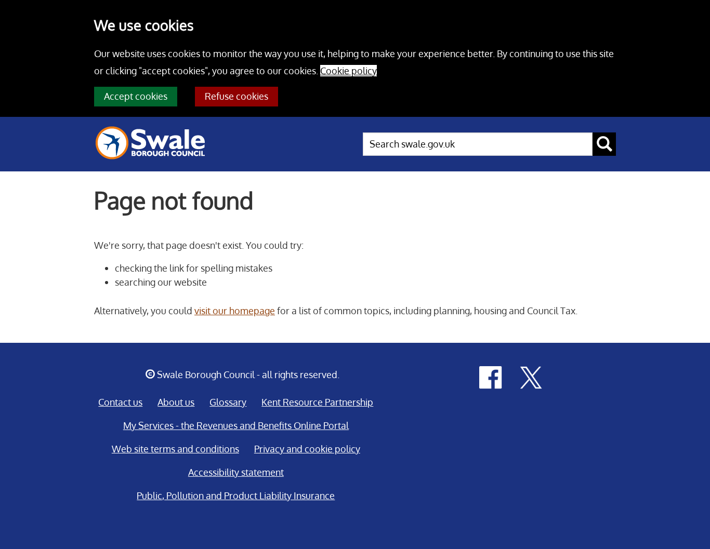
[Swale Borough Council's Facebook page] (490, 376)
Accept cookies (135, 96)
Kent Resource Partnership (317, 402)
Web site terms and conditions (175, 448)
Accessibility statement (236, 472)
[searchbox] (478, 144)
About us (175, 402)
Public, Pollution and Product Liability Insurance (236, 495)
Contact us (120, 402)
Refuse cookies (236, 96)
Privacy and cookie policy (307, 448)
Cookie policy (348, 70)
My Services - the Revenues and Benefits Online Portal (236, 425)
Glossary (227, 402)
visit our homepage (234, 310)
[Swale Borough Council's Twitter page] (531, 376)
